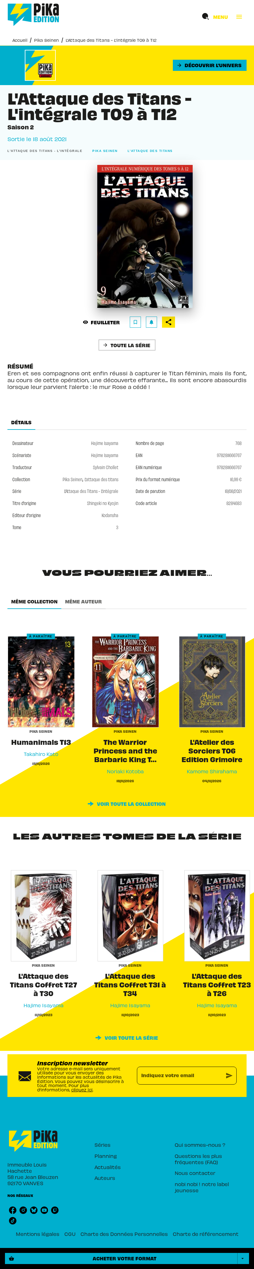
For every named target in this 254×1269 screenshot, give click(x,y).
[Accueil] (33, 14)
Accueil (19, 40)
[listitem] (12, 1210)
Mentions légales (37, 1234)
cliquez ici (82, 1089)
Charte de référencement (206, 1234)
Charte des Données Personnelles (124, 1234)
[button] (210, 65)
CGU (70, 1234)
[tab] (21, 422)
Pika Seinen (46, 40)
